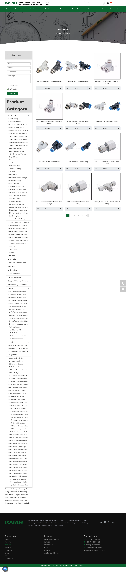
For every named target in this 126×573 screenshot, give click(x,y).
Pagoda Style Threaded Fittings (20, 145)
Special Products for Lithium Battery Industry (19, 222)
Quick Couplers (14, 216)
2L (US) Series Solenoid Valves (19, 312)
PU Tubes (12, 246)
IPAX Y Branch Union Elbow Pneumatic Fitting (49, 123)
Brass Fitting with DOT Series (18, 130)
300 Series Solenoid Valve (17, 297)
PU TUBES (11, 255)
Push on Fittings (14, 198)
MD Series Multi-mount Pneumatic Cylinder (20, 388)
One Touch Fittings (15, 148)
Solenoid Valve (49, 545)
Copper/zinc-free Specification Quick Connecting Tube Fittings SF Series (20, 226)
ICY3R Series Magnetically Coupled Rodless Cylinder (20, 429)
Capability (8, 550)
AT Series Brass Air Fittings (18, 192)
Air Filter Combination (51, 553)
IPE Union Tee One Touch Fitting (107, 122)
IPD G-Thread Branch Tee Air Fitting (49, 81)
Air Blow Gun (12, 270)
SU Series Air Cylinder (16, 367)
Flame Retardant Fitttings (18, 124)
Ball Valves (12, 172)
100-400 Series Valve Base (18, 303)
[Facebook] (101, 522)
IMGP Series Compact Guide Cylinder (20, 438)
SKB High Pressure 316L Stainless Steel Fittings (107, 203)
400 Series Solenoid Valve (18, 300)
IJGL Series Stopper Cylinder (18, 432)
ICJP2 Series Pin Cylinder (17, 399)
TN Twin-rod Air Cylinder (17, 391)
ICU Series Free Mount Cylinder (19, 411)
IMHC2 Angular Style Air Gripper (19, 441)
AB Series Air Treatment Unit (18, 348)
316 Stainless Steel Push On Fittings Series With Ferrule (20, 237)
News (6, 556)
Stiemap (82, 565)
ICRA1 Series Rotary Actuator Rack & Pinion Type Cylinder (20, 402)
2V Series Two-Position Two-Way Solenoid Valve (20, 315)
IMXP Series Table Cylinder (18, 467)
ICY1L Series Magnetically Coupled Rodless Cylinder (20, 420)
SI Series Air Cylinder (16, 361)
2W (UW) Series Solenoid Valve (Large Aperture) (20, 324)
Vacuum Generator (15, 277)
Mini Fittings (13, 175)
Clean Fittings (14, 119)
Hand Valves (13, 163)
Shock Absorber (14, 274)
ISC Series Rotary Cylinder (18, 479)
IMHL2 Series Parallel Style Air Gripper (20, 447)
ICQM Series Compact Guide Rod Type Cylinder (20, 485)
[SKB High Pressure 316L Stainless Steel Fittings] (107, 186)
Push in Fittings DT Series (17, 195)
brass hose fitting (24, 503)
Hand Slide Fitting (15, 169)
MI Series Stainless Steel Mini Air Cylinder (20, 370)
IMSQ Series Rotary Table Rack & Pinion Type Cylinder (20, 458)
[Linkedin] (105, 522)
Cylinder (47, 550)
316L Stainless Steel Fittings (18, 210)
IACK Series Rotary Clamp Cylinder (20, 393)
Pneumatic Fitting (11, 489)
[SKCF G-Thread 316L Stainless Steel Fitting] (107, 146)
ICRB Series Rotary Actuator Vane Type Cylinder (20, 405)
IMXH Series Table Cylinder (18, 464)
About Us (8, 542)
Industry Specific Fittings (17, 219)
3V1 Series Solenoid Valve (17, 306)
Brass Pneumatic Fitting (19, 492)
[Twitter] (109, 522)
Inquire (47, 88)
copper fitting (9, 495)
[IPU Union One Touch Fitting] (78, 146)
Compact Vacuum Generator (19, 281)
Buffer (46, 548)
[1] (111, 2)
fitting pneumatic (11, 503)
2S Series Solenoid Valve (17, 309)
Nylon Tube (13, 249)
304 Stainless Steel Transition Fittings (20, 139)
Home (7, 539)
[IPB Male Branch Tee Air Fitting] (78, 66)
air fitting (22, 489)
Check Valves (13, 160)
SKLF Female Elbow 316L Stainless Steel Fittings (49, 203)
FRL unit (10, 342)
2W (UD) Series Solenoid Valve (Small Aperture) (20, 321)
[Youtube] (113, 522)
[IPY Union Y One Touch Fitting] (49, 146)
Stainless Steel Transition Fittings (20, 240)
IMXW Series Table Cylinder (18, 476)
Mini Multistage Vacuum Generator (19, 284)
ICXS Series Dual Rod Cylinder (19, 414)
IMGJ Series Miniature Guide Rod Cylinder (20, 435)
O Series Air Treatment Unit (18, 351)
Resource (8, 553)
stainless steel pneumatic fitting (16, 500)
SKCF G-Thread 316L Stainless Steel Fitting (107, 163)
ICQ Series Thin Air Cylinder (18, 385)
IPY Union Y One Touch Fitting (49, 162)
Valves (10, 288)
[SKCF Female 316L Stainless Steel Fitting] (78, 186)
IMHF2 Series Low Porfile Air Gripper (20, 444)
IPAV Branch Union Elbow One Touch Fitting (107, 82)
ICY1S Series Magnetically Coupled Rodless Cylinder (20, 423)
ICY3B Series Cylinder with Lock (19, 426)
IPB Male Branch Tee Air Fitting (78, 81)
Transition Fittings (15, 201)
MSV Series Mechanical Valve (19, 336)
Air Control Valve (14, 166)
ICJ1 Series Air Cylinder (16, 396)
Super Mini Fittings (15, 181)
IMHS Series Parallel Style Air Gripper (20, 450)
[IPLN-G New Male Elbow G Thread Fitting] (78, 106)
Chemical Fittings (15, 122)
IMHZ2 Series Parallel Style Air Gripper (20, 453)
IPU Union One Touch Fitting (78, 162)
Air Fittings (12, 115)
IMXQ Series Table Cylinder (18, 470)
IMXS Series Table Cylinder (18, 473)
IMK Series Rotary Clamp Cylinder (20, 455)
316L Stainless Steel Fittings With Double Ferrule (20, 136)
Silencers (12, 252)
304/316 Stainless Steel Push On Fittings (20, 142)
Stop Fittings (13, 157)
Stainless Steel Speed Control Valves (20, 243)
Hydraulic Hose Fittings (17, 127)
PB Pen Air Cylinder (15, 373)
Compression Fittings (16, 204)
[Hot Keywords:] (103, 3)
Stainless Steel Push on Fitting (19, 234)
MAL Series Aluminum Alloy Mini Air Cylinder (20, 379)
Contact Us (9, 559)
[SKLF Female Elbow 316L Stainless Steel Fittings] (49, 186)
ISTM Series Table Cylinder (18, 482)
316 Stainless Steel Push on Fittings (20, 213)
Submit (12, 94)
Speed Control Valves (16, 151)
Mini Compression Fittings (18, 178)
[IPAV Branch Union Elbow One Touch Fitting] (107, 66)
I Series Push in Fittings (16, 186)
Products (8, 545)
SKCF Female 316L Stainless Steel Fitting (78, 203)
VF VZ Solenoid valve (16, 339)
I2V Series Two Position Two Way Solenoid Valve (20, 318)
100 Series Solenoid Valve (17, 292)
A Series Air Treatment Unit (18, 345)
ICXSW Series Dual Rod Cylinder (19, 417)
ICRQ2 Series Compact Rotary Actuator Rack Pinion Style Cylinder (20, 408)
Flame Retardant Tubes (17, 263)
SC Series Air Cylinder (16, 364)
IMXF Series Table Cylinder (18, 461)
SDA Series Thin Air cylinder (18, 382)
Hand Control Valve (15, 330)
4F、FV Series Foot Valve (17, 333)
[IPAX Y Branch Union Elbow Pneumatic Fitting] (49, 106)
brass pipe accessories (18, 497)
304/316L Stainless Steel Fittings (20, 133)
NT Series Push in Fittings (17, 189)
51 (86, 215)
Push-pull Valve (14, 327)
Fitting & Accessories (51, 539)
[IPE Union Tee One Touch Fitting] (107, 106)
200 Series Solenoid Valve (17, 295)
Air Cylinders (12, 355)
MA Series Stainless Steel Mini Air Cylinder (20, 376)
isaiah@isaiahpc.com (93, 545)
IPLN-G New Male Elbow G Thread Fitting (78, 123)
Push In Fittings (14, 184)
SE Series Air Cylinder (16, 358)
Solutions (8, 548)
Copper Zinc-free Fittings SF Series (20, 207)
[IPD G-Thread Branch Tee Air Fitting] (49, 66)
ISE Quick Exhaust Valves (17, 154)
